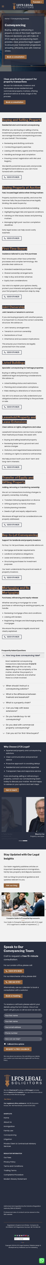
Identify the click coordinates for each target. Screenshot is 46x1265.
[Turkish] (26, 1236)
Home (7, 19)
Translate (27, 1242)
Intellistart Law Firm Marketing (28, 1247)
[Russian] (24, 1236)
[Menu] (3, 6)
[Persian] (22, 1236)
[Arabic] (15, 1236)
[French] (19, 1236)
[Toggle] (4, 655)
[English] (17, 1236)
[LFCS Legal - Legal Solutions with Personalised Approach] (23, 6)
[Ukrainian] (28, 1236)
